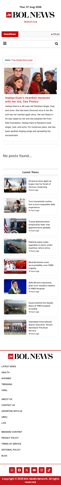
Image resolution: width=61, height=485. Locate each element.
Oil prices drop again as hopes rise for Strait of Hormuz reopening (40, 184)
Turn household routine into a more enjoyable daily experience (42, 204)
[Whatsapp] (12, 470)
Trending (6, 384)
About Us (6, 399)
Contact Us (8, 405)
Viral (4, 390)
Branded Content (11, 432)
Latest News (8, 366)
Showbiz (6, 378)
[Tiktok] (49, 470)
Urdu (4, 417)
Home (7, 60)
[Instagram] (42, 470)
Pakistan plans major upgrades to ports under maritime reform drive (41, 245)
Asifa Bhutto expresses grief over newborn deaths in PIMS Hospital (42, 285)
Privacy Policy (10, 438)
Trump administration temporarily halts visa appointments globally (40, 224)
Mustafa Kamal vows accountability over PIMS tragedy (41, 265)
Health (5, 372)
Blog (4, 455)
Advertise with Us (11, 411)
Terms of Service (11, 443)
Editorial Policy (11, 449)
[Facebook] (19, 470)
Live (3, 423)
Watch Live (30, 21)
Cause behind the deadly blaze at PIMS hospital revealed (41, 306)
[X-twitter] (27, 470)
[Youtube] (34, 470)
